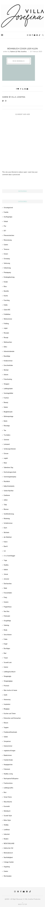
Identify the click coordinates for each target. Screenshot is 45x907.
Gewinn (6, 602)
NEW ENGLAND (9, 843)
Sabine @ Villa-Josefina (18, 51)
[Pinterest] (30, 35)
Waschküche (8, 802)
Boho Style (7, 820)
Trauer (6, 658)
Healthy (6, 565)
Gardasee (7, 495)
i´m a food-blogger (9, 556)
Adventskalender (9, 351)
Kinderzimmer (8, 361)
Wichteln (6, 532)
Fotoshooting (8, 379)
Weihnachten (8, 342)
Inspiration (7, 704)
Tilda (5, 504)
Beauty (6, 402)
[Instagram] (27, 35)
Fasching (7, 300)
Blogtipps (7, 709)
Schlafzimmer (8, 523)
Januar (6, 574)
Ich (5, 551)
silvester (6, 579)
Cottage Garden (9, 862)
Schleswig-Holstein (10, 449)
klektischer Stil (8, 848)
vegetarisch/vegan (9, 750)
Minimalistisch (8, 853)
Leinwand (7, 444)
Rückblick (7, 481)
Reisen (6, 723)
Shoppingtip (7, 676)
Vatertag (6, 625)
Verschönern (8, 634)
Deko (5, 347)
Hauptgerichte (8, 764)
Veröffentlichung (9, 514)
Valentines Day (8, 467)
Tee (5, 430)
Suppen (6, 727)
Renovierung (8, 240)
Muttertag (7, 518)
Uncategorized (8, 207)
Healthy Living (8, 774)
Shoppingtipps (8, 681)
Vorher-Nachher (8, 491)
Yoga (5, 560)
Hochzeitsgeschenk (10, 472)
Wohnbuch (7, 811)
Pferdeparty (7, 272)
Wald (5, 588)
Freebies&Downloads (10, 732)
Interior (6, 667)
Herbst (6, 407)
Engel (5, 644)
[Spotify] (37, 35)
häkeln (6, 569)
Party (5, 597)
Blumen (6, 509)
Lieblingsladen (8, 388)
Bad (5, 653)
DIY (5, 231)
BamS (6, 546)
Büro (5, 286)
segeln (6, 458)
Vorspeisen (7, 741)
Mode (5, 630)
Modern (6, 839)
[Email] (34, 35)
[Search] (43, 35)
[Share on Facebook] (20, 89)
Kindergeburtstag (9, 277)
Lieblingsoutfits (8, 788)
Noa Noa (6, 611)
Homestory (7, 699)
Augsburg (7, 866)
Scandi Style (8, 815)
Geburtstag (7, 268)
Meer (5, 463)
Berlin (5, 421)
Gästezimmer (8, 746)
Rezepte (6, 333)
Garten (6, 244)
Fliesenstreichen (9, 235)
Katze (5, 542)
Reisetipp (7, 425)
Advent (6, 374)
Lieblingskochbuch (9, 672)
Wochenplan (7, 876)
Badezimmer (8, 755)
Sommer (6, 439)
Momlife (6, 291)
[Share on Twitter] (22, 89)
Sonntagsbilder (8, 393)
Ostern (6, 254)
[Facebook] (32, 35)
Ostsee (6, 453)
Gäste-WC (7, 310)
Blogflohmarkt (8, 412)
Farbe (5, 639)
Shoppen (6, 384)
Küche (6, 296)
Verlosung (7, 263)
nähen (6, 500)
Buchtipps (7, 648)
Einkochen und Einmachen (12, 718)
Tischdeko (7, 435)
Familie (6, 212)
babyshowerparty (9, 486)
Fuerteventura (8, 783)
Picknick (6, 685)
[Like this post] (18, 89)
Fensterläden (8, 593)
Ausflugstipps (8, 217)
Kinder (6, 282)
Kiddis (6, 305)
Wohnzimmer (8, 319)
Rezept (6, 337)
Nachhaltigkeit (8, 857)
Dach (5, 528)
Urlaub (6, 221)
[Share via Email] (27, 89)
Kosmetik (7, 806)
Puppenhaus (8, 607)
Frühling (6, 323)
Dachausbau (8, 583)
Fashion (6, 398)
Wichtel (6, 370)
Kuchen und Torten (10, 713)
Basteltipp (7, 356)
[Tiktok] (39, 35)
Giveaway (7, 258)
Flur (5, 226)
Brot (5, 792)
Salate (6, 737)
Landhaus (7, 829)
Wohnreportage (8, 416)
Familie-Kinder (8, 760)
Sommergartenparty (10, 477)
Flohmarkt (7, 616)
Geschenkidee (8, 365)
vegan (6, 328)
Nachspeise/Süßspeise (11, 778)
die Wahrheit (8, 537)
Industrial (7, 834)
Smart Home (8, 797)
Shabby (6, 825)
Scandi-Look (8, 662)
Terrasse (6, 249)
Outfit (5, 695)
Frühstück (7, 769)
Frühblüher (7, 314)
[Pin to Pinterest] (25, 89)
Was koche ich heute (10, 690)
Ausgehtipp (7, 620)
